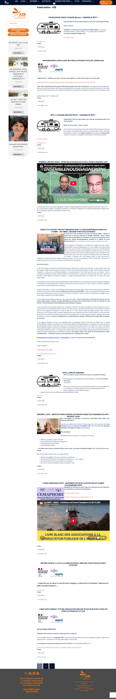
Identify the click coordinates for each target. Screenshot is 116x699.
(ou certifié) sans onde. (32, 685)
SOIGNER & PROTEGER (62, 1)
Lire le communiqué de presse (72, 493)
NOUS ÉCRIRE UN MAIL (31, 689)
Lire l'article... (18, 53)
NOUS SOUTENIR (104, 2)
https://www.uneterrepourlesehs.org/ (46, 353)
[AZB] (6, 2)
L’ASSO (22, 1)
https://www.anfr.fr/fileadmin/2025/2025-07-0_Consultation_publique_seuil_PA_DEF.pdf (59, 647)
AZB (16, 1)
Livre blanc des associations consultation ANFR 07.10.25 (78, 497)
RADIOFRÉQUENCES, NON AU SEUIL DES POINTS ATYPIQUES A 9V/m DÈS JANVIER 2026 (73, 61)
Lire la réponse (40, 590)
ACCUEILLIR (46, 1)
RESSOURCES (86, 1)
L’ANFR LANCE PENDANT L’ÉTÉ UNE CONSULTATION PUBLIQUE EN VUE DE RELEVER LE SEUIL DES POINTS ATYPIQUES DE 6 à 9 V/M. (73, 610)
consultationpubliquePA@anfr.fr (82, 643)
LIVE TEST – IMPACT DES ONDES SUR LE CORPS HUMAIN (18, 102)
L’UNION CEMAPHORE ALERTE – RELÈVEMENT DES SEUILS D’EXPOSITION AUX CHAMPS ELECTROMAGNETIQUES (73, 484)
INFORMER (33, 1)
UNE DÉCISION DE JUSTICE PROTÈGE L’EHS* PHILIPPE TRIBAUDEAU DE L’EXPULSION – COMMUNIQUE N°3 (18, 74)
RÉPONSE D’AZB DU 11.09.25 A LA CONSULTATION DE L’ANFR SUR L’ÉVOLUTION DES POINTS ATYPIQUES (73, 564)
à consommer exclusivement (32, 681)
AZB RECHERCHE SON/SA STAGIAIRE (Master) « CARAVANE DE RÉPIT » (73, 17)
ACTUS (77, 1)
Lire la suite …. (40, 395)
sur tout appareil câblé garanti (31, 683)
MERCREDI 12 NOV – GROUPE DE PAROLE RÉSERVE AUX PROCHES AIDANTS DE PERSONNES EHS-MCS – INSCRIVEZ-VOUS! (73, 415)
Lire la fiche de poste (69, 37)
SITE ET (23, 678)
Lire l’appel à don (41, 41)
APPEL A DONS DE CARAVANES (73, 373)
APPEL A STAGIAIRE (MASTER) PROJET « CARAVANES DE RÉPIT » (73, 115)
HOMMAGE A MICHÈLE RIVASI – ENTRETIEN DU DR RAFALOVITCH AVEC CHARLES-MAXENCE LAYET (73, 162)
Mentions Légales (84, 690)
